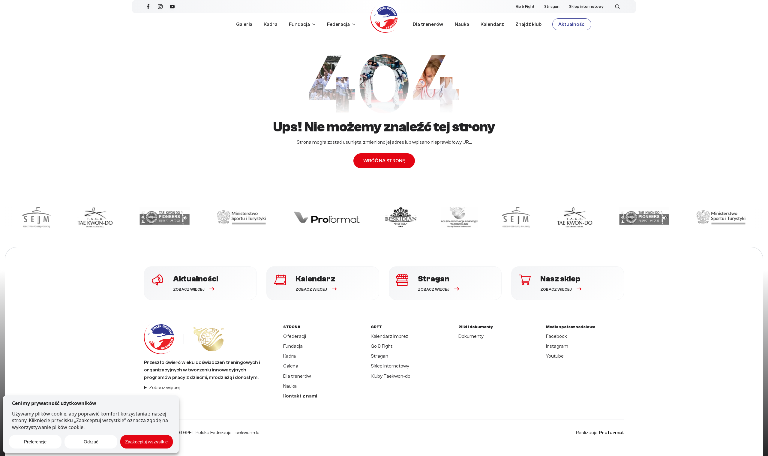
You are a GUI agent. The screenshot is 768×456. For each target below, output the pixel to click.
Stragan (552, 6)
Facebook (556, 336)
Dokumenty (471, 336)
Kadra (271, 24)
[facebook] (148, 6)
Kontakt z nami (300, 396)
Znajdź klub (528, 24)
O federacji (294, 336)
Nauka (462, 24)
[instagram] (160, 6)
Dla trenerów (428, 24)
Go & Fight (525, 6)
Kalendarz (492, 24)
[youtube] (172, 6)
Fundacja (299, 24)
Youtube (555, 356)
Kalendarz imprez (389, 336)
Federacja (338, 24)
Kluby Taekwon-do (390, 376)
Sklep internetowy (586, 6)
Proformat (611, 432)
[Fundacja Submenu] (315, 24)
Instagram (557, 346)
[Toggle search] (617, 6)
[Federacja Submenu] (355, 24)
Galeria (244, 24)
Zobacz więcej (164, 387)
